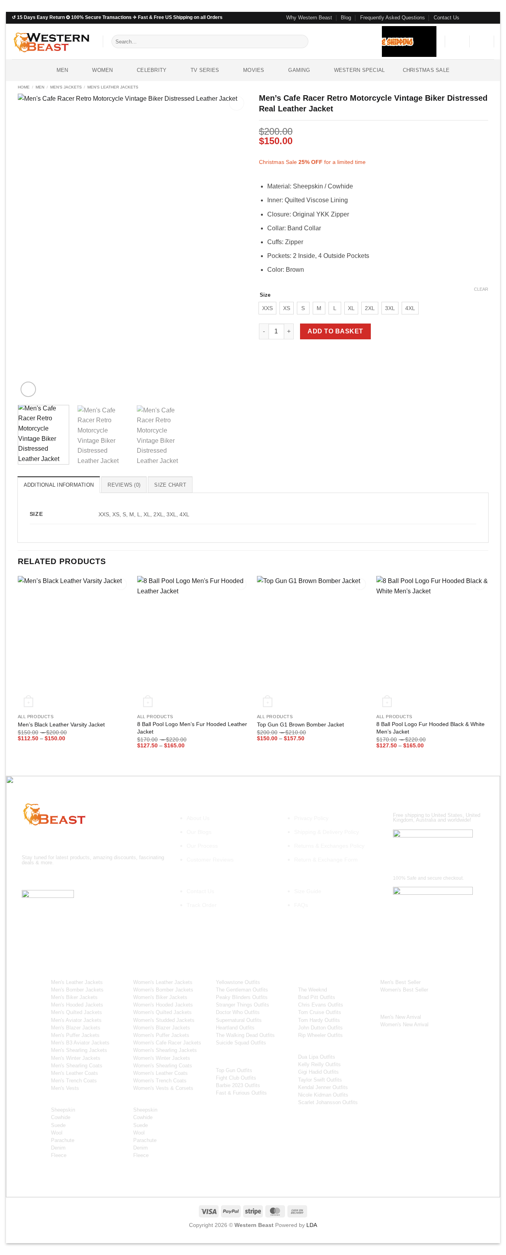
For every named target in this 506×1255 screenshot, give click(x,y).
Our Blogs (199, 832)
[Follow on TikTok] (57, 878)
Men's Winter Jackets (75, 1058)
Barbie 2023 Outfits (238, 1085)
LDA (311, 1225)
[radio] (267, 308)
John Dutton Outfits (320, 1028)
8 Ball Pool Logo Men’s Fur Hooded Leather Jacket (192, 728)
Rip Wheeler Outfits (320, 1035)
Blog (346, 18)
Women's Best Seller (404, 990)
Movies (253, 70)
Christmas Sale (426, 70)
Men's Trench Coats (74, 1081)
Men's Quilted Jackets (76, 1012)
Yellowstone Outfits (238, 982)
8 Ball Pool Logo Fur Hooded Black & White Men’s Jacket (430, 728)
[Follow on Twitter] (482, 18)
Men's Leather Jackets (112, 87)
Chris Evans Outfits (320, 1005)
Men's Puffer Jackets (75, 1035)
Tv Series (205, 70)
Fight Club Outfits (236, 1078)
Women (102, 70)
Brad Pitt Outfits (316, 997)
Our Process (202, 846)
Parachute (62, 1140)
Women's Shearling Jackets (165, 1050)
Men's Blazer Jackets (75, 1028)
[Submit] (301, 41)
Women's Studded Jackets (163, 1020)
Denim (58, 1148)
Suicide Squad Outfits (241, 1043)
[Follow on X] (71, 878)
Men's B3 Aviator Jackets (80, 1043)
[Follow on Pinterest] (490, 18)
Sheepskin (63, 1110)
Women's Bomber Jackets (163, 990)
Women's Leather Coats (160, 1073)
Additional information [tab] (59, 485)
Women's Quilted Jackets (162, 1012)
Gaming (299, 70)
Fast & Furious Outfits (241, 1093)
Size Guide (307, 891)
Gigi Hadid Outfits (318, 1072)
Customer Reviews (210, 859)
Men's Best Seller (400, 982)
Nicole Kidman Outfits (323, 1095)
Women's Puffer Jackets (161, 1035)
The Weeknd (312, 990)
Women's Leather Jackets (163, 982)
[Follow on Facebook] (467, 18)
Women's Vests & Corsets (163, 1088)
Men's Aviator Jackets (76, 1020)
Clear (481, 289)
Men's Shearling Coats (76, 1066)
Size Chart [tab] (170, 485)
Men (62, 70)
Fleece (58, 1155)
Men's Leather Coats (74, 1073)
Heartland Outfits (235, 1028)
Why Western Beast (309, 18)
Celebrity (151, 70)
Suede (58, 1125)
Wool (56, 1133)
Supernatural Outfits (239, 1020)
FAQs (301, 905)
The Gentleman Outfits (242, 990)
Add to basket (335, 331)
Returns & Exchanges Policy (329, 846)
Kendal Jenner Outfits (323, 1087)
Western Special (359, 70)
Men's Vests (65, 1088)
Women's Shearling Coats (162, 1066)
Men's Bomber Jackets (77, 990)
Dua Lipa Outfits (316, 1057)
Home (24, 87)
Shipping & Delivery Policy (326, 832)
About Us (198, 818)
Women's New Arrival (404, 1024)
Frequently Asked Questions (392, 18)
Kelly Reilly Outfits (319, 1064)
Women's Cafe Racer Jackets (167, 1043)
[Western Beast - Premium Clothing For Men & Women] (51, 41)
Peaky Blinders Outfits (242, 997)
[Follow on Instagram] (475, 18)
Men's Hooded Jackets (77, 1005)
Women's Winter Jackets (161, 1058)
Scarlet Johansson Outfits (328, 1102)
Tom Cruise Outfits (319, 1012)
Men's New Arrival (400, 1017)
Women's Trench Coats (160, 1081)
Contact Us (446, 18)
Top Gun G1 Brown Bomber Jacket (300, 724)
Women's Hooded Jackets (163, 1005)
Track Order (202, 905)
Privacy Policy (311, 818)
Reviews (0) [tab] (124, 485)
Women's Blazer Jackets (161, 1028)
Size (265, 295)
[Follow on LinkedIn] (100, 878)
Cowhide (60, 1117)
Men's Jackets (66, 87)
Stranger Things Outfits (242, 1005)
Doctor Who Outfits (238, 1012)
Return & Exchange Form (326, 859)
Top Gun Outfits (234, 1070)
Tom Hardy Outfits (319, 1020)
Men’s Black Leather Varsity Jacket (61, 724)
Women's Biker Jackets (160, 997)
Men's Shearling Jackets (79, 1050)
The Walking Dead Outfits (245, 1035)
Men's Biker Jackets (74, 997)
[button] (457, 41)
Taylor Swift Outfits (320, 1080)
